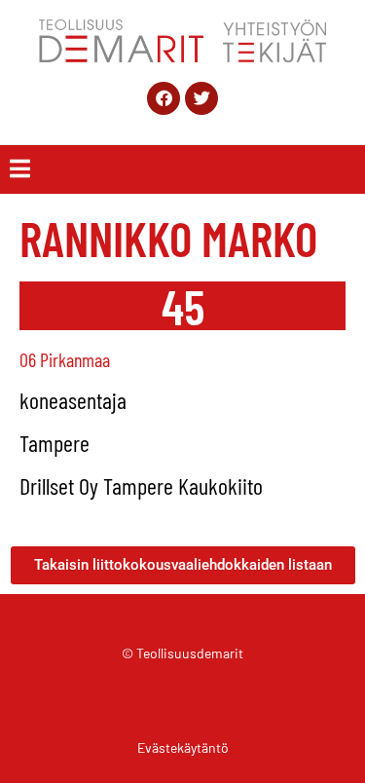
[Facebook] (163, 98)
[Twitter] (201, 98)
